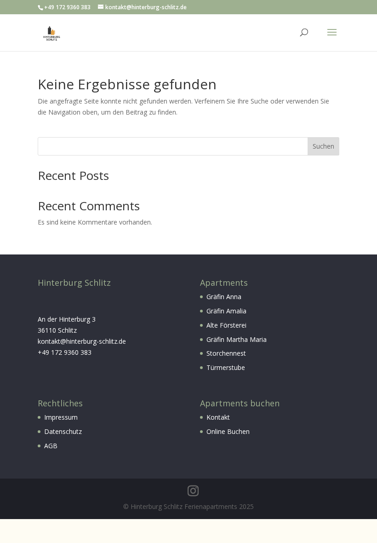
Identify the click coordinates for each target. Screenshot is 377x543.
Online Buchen (228, 431)
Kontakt (218, 417)
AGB (50, 445)
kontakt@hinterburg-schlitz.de (82, 341)
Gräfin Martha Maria (236, 339)
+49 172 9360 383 (64, 352)
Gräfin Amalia (226, 310)
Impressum (61, 417)
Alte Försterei (226, 325)
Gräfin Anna (223, 296)
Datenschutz (63, 431)
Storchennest (226, 353)
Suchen (323, 146)
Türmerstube (225, 367)
